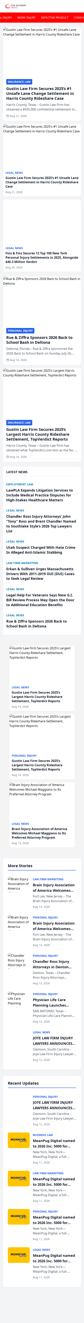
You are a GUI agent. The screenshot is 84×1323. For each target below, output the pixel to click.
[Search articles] (79, 5)
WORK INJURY (26, 17)
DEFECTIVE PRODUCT (54, 17)
